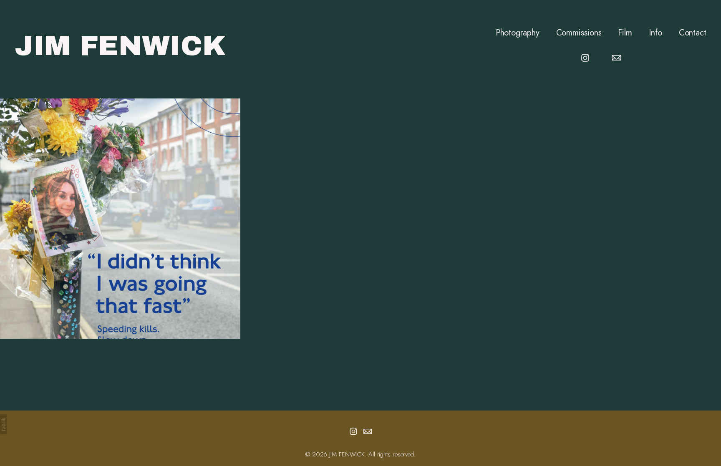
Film (625, 33)
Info (655, 33)
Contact (692, 33)
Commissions (579, 33)
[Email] (616, 57)
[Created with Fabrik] (3, 424)
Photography (517, 33)
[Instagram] (585, 57)
